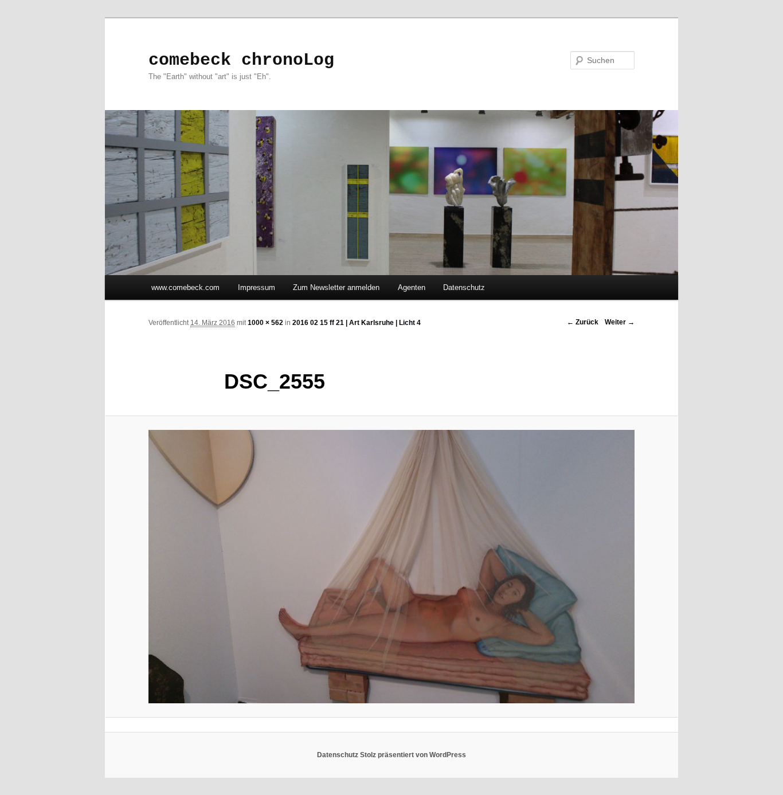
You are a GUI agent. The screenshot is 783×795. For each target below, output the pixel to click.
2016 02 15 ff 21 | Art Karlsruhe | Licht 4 (356, 323)
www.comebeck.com (185, 287)
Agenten (411, 287)
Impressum (256, 287)
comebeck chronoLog (241, 60)
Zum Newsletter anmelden (336, 287)
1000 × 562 (265, 323)
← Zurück (582, 322)
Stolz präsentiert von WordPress (413, 755)
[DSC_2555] (391, 566)
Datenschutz (464, 287)
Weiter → (620, 322)
